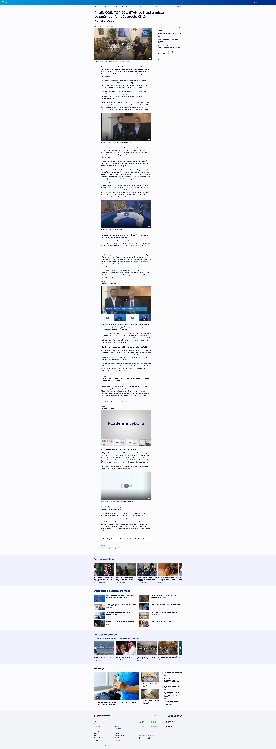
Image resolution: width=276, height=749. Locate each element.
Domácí (118, 6)
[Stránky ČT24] (141, 721)
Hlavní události (99, 6)
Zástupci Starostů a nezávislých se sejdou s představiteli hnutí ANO (116, 501)
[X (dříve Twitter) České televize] (178, 716)
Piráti (110, 548)
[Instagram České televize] (169, 716)
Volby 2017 (116, 548)
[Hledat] (267, 2)
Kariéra (117, 733)
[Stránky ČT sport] (155, 721)
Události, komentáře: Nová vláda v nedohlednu (111, 229)
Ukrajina (107, 6)
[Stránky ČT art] (154, 726)
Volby (112, 6)
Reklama (117, 724)
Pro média (117, 721)
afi (95, 24)
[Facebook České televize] (172, 716)
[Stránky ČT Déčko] (141, 726)
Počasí (142, 6)
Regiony (128, 6)
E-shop (96, 735)
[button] (123, 44)
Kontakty (117, 740)
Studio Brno (118, 726)
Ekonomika (135, 6)
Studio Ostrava (118, 728)
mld (97, 24)
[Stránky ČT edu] (169, 726)
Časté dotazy (118, 738)
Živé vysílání (97, 724)
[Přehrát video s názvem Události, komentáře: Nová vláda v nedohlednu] (126, 214)
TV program (97, 721)
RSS (181, 745)
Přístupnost (120, 745)
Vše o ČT (96, 740)
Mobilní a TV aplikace (99, 738)
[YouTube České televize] (175, 716)
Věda (147, 6)
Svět (123, 6)
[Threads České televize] (180, 716)
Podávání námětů (119, 735)
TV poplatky (97, 726)
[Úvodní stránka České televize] (102, 716)
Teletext (96, 728)
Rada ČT (117, 731)
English (105, 745)
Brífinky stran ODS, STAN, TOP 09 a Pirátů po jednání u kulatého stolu (116, 142)
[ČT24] (4, 2)
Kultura (152, 6)
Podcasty (158, 6)
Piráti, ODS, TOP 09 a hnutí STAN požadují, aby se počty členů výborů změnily (111, 61)
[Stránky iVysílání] (170, 721)
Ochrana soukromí (112, 745)
